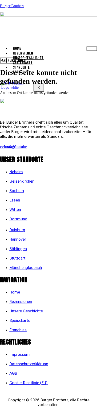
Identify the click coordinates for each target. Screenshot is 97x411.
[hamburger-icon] (91, 48)
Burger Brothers (12, 6)
